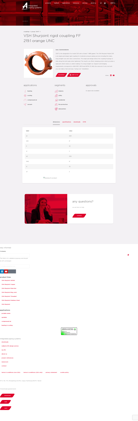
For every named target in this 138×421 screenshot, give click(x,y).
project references (7, 358)
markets (56, 3)
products (48, 3)
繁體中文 (113, 3)
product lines (5, 277)
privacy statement (51, 372)
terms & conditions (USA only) (32, 372)
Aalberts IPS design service (10, 346)
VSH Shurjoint (6, 304)
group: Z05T (35, 31)
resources (76, 3)
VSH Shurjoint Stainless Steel (11, 300)
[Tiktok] (14, 271)
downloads (5, 342)
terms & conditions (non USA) (11, 372)
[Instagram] (10, 271)
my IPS (4, 350)
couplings (26, 31)
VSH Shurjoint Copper (8, 284)
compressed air (6, 321)
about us (93, 3)
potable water (6, 313)
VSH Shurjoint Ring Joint (9, 292)
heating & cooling (7, 325)
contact (4, 366)
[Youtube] (6, 271)
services (84, 3)
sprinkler (4, 317)
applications (66, 3)
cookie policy (64, 372)
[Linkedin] (2, 271)
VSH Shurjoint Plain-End (9, 288)
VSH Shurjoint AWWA (8, 280)
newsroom (5, 362)
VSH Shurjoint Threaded (9, 296)
